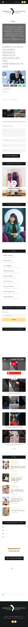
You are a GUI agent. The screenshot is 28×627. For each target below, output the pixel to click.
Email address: (5, 312)
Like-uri (7, 100)
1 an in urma (14, 471)
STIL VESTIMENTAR (7, 266)
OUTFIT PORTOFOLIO (8, 281)
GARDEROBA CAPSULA (8, 271)
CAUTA (16, 2)
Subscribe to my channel (15, 373)
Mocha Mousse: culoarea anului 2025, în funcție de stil (18, 468)
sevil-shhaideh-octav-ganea (5, 77)
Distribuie (14, 100)
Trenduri (20, 497)
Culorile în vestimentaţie (15, 461)
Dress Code (14, 463)
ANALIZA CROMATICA (8, 255)
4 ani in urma (14, 512)
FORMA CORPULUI (7, 260)
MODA (18, 464)
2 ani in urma (14, 494)
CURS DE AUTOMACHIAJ (8, 286)
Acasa (13, 38)
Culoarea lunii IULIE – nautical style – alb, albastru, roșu (17, 500)
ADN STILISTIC (14, 473)
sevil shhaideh (22, 77)
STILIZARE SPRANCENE (8, 296)
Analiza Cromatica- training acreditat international (16, 479)
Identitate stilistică (14, 508)
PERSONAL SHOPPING (8, 276)
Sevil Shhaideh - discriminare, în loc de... (14, 39)
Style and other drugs (17, 511)
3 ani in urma (14, 503)
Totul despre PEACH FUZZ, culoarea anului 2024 (17, 491)
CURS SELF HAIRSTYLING (8, 291)
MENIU (13, 21)
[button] (15, 377)
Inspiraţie (13, 464)
